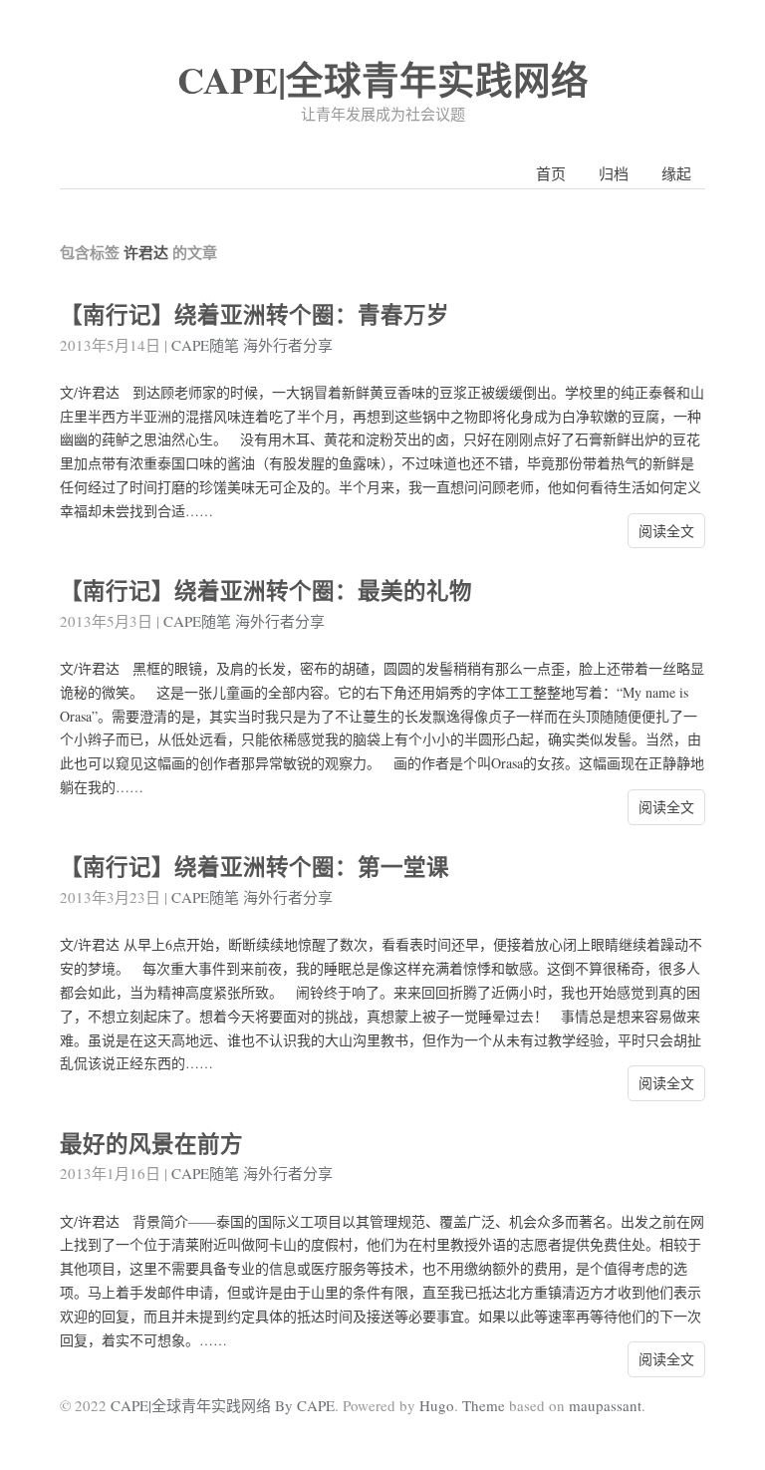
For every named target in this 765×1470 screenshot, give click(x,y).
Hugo (436, 1405)
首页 (551, 173)
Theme (483, 1405)
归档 (614, 173)
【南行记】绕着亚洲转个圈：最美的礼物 (266, 590)
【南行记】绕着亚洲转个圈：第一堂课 (254, 866)
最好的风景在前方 (151, 1143)
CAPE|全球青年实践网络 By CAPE (223, 1405)
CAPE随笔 (205, 345)
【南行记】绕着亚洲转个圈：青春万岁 (254, 314)
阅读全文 (666, 530)
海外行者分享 (288, 345)
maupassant (605, 1405)
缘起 (676, 173)
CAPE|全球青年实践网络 (383, 79)
